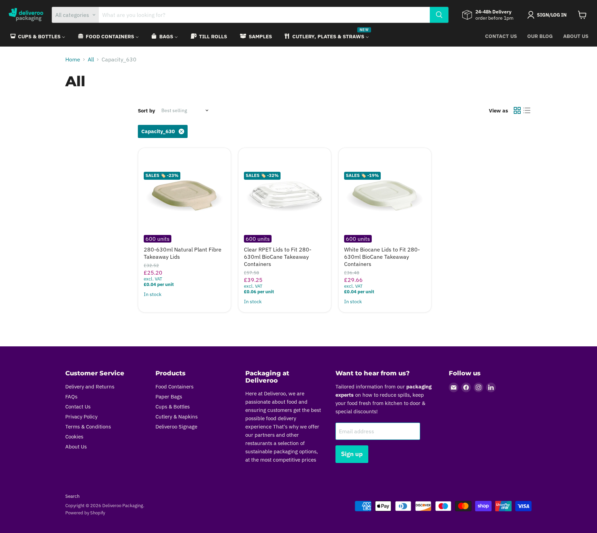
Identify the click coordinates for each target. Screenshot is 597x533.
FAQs (71, 396)
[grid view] (517, 110)
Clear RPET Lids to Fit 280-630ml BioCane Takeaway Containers (277, 256)
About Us (575, 36)
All (91, 59)
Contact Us (501, 36)
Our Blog (540, 36)
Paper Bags (168, 396)
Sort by (146, 110)
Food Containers (174, 386)
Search (72, 496)
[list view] (527, 110)
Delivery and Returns (89, 386)
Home (72, 59)
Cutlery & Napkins (176, 416)
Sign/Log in (552, 15)
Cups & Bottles (172, 406)
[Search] (439, 15)
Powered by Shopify (85, 513)
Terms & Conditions (88, 426)
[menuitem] (37, 36)
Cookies (74, 436)
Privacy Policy (81, 416)
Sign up (352, 454)
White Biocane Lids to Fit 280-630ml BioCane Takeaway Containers (382, 256)
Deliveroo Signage (176, 426)
